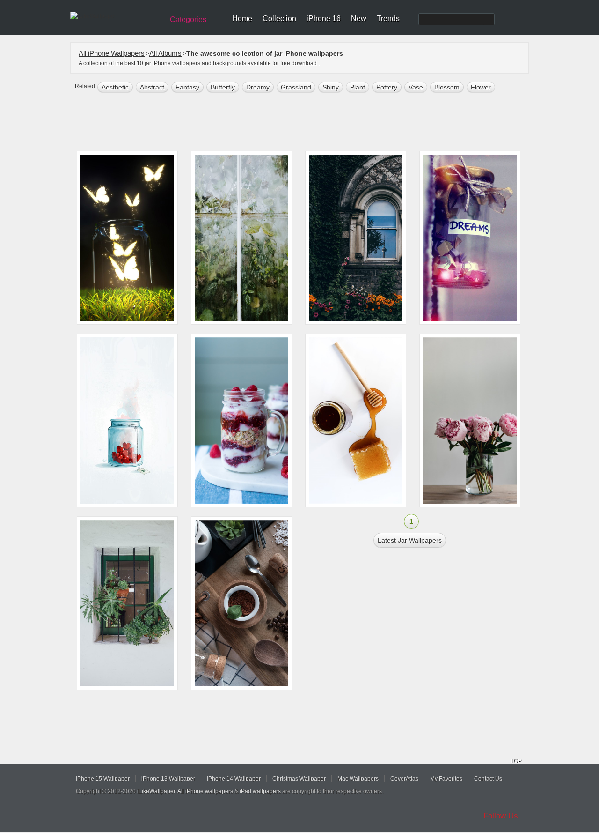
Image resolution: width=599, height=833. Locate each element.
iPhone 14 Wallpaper (234, 778)
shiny (330, 87)
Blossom (447, 87)
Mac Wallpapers (358, 778)
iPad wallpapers (260, 791)
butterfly (223, 87)
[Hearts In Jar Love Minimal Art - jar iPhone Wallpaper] (127, 420)
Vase (416, 87)
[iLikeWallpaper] (115, 16)
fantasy (187, 87)
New (358, 18)
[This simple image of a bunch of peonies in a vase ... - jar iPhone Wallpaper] (470, 420)
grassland (296, 87)
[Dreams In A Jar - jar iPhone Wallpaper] (470, 238)
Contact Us (488, 778)
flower (481, 87)
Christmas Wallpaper (299, 778)
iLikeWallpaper (156, 791)
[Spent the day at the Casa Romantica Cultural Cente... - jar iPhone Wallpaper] (127, 603)
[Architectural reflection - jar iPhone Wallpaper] (355, 238)
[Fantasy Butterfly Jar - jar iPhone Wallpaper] (127, 238)
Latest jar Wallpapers (410, 540)
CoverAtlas (404, 778)
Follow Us (500, 815)
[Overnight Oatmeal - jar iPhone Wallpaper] (241, 420)
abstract (152, 87)
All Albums (165, 53)
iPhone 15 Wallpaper (103, 778)
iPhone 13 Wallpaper (168, 778)
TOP (515, 761)
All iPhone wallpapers (205, 791)
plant (357, 87)
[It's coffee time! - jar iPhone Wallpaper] (241, 603)
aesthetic (115, 87)
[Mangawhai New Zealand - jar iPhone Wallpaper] (355, 420)
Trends (388, 18)
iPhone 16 (324, 18)
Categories (188, 19)
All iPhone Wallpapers (112, 53)
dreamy (258, 87)
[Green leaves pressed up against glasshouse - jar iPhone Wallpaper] (241, 238)
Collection (279, 18)
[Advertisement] (306, 123)
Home (242, 18)
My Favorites (446, 778)
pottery (386, 87)
